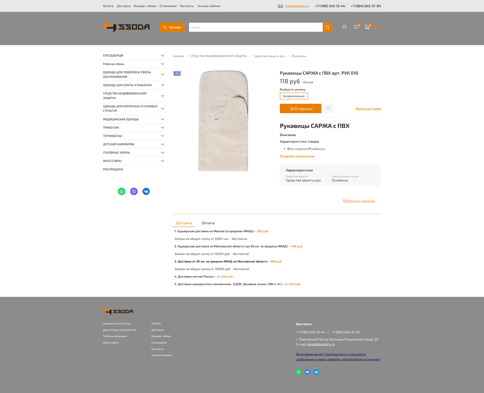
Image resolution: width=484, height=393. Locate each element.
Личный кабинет (209, 6)
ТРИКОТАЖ (111, 127)
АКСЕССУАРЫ (112, 160)
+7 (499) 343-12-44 (330, 6)
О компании (168, 6)
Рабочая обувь (113, 63)
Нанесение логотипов (117, 323)
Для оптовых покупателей (119, 329)
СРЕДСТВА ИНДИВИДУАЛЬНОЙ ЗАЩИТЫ (124, 95)
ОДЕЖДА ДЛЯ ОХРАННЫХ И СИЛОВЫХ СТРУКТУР (130, 108)
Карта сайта (110, 342)
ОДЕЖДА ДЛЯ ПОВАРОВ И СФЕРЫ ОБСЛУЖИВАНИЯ (127, 74)
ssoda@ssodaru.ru (297, 6)
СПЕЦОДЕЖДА (113, 55)
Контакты (187, 6)
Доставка (123, 6)
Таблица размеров (115, 336)
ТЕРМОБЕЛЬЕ (112, 135)
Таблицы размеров (361, 201)
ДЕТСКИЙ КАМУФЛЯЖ (118, 144)
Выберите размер (292, 89)
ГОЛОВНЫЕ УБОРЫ (116, 152)
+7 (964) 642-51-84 (366, 6)
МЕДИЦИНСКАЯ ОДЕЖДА (121, 119)
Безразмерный (294, 96)
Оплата (108, 6)
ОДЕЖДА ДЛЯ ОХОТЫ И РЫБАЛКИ (127, 85)
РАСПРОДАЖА (113, 169)
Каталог (175, 27)
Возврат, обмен (145, 6)
